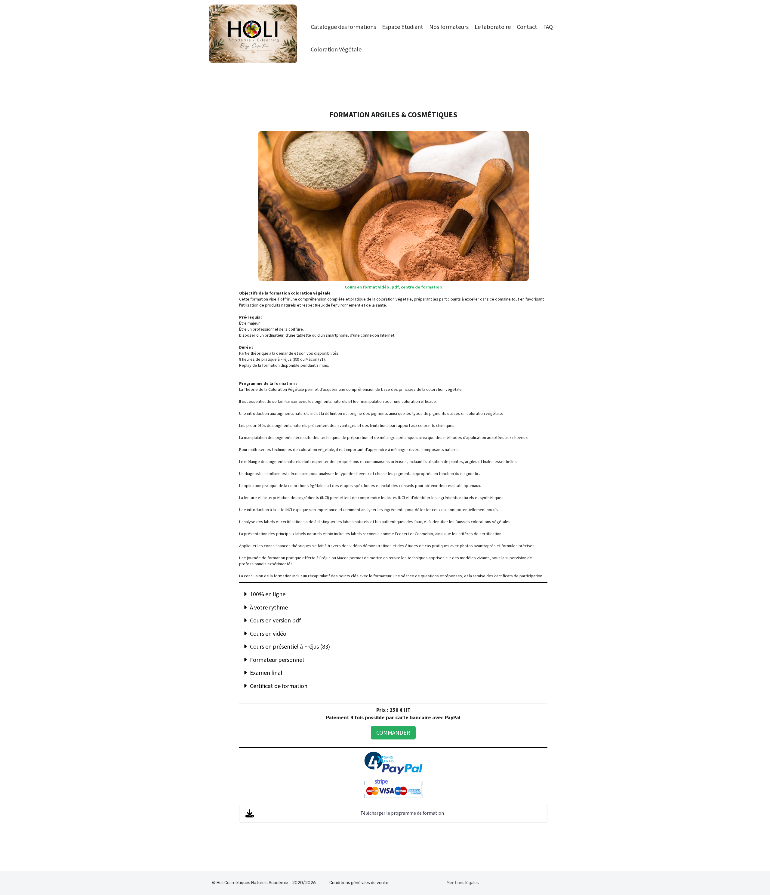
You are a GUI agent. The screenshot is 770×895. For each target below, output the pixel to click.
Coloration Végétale (336, 50)
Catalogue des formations (343, 27)
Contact (527, 27)
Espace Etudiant (402, 27)
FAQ (548, 27)
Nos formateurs (449, 27)
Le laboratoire (493, 27)
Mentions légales (463, 882)
